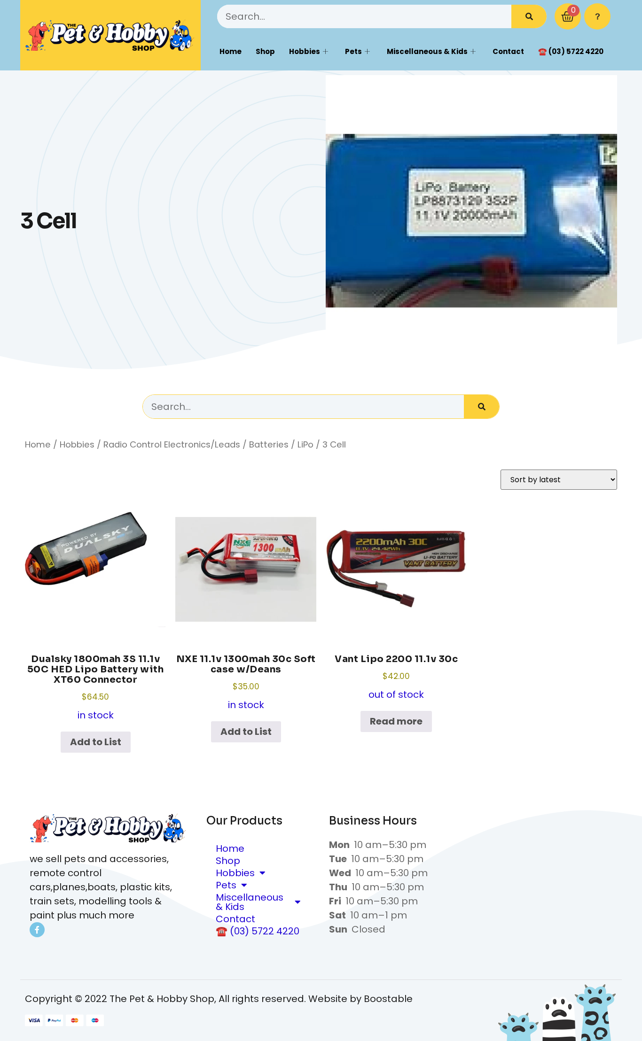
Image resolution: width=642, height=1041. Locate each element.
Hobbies (304, 51)
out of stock (396, 677)
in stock (95, 687)
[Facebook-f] (37, 929)
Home (230, 51)
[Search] (529, 16)
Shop (265, 51)
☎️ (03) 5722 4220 (570, 51)
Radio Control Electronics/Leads (171, 444)
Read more (396, 721)
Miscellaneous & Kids (427, 51)
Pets (353, 51)
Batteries (269, 444)
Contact (508, 51)
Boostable (388, 998)
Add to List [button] (95, 741)
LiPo (305, 444)
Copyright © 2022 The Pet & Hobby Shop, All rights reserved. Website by (194, 998)
